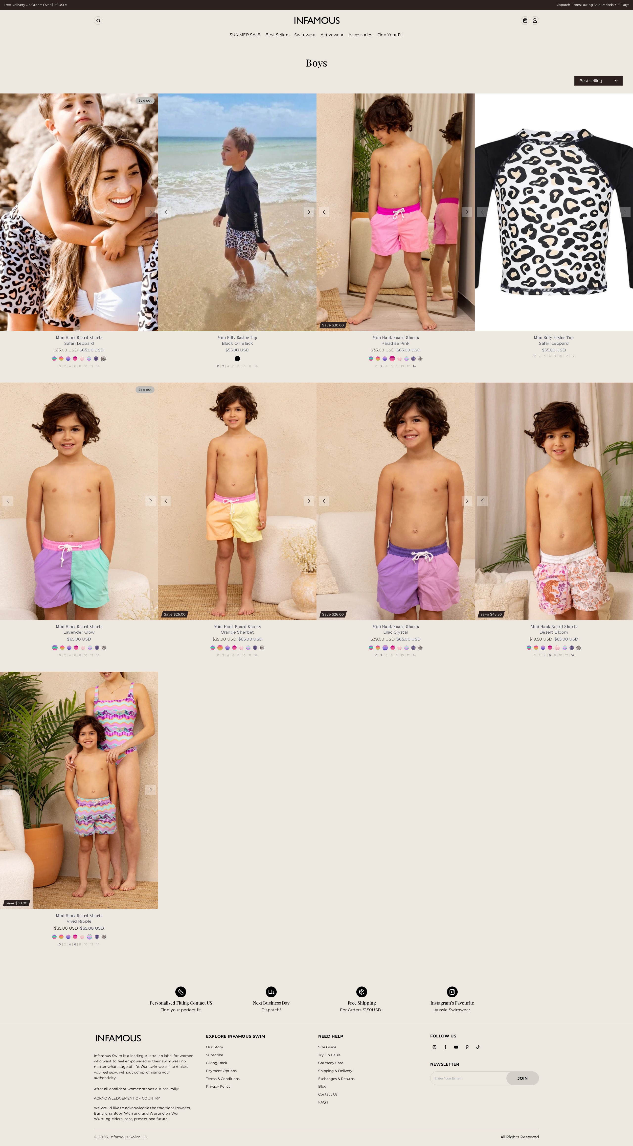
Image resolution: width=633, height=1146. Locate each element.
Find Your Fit (390, 34)
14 (97, 366)
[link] (271, 999)
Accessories (360, 34)
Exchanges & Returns (336, 1079)
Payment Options (221, 1071)
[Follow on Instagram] (434, 1047)
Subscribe (214, 1055)
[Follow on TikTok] (478, 1047)
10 (85, 366)
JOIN (525, 1080)
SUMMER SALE (245, 34)
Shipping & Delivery (335, 1071)
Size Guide (327, 1047)
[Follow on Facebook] (445, 1047)
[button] (7, 212)
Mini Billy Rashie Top (237, 337)
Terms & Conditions (223, 1079)
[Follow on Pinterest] (467, 1047)
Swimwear (305, 34)
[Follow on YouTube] (456, 1047)
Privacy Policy (218, 1086)
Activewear (332, 34)
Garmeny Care (330, 1063)
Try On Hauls (329, 1055)
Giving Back (216, 1063)
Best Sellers (278, 34)
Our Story (214, 1047)
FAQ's (323, 1102)
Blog (322, 1086)
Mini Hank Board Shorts (79, 337)
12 (91, 366)
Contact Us (328, 1094)
